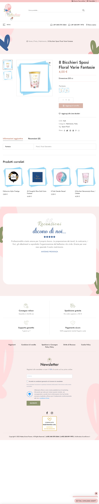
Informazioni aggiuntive (13, 139)
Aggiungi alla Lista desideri (70, 113)
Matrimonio (42, 41)
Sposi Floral (66, 127)
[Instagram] (52, 412)
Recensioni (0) (34, 139)
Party (35, 41)
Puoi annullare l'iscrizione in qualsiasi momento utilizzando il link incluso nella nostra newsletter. (49, 385)
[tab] (13, 139)
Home (30, 41)
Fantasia (62, 86)
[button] (50, 64)
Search (83, 10)
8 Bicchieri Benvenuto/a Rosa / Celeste (85, 192)
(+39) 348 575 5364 (52, 436)
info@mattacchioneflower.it (82, 436)
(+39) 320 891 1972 (66, 436)
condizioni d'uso (44, 398)
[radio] (61, 90)
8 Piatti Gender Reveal (58, 191)
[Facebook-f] (47, 412)
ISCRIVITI (33, 403)
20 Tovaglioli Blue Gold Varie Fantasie (36, 192)
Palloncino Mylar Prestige (11, 191)
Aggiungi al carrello (72, 106)
